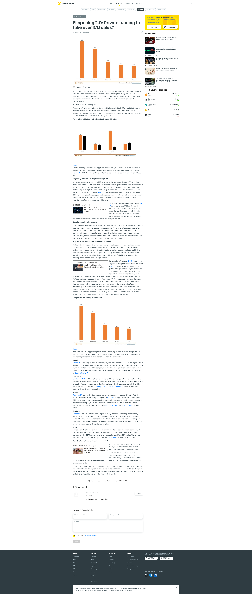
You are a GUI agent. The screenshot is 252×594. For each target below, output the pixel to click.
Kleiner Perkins (127, 405)
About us (139, 3)
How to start (161, 9)
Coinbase (76, 414)
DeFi (74, 566)
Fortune (110, 398)
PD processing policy (132, 566)
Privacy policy (130, 556)
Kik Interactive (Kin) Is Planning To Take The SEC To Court (95, 209)
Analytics (140, 9)
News (111, 3)
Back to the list (80, 16)
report (113, 266)
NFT (74, 569)
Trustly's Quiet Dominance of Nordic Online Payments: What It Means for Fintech (166, 49)
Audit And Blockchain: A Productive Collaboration (93, 266)
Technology (121, 9)
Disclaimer (129, 562)
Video (74, 559)
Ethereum (75, 572)
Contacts (111, 566)
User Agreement (131, 569)
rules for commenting (89, 536)
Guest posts (131, 9)
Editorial (119, 3)
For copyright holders (132, 559)
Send (76, 541)
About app (111, 559)
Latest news (76, 556)
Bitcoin (74, 562)
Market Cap (129, 3)
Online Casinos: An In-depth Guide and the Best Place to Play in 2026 (166, 38)
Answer (139, 493)
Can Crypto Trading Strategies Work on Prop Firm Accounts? (167, 59)
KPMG (130, 261)
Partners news (150, 9)
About (110, 556)
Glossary (111, 572)
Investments (101, 9)
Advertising (112, 562)
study (99, 192)
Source (75, 165)
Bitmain (75, 363)
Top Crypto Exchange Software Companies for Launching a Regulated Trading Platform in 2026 (166, 80)
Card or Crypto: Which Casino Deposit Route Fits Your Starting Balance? (166, 69)
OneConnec (77, 379)
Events (110, 569)
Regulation (111, 9)
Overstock (112, 437)
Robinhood (77, 395)
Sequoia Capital (80, 373)
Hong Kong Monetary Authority (108, 387)
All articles (85, 9)
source (75, 173)
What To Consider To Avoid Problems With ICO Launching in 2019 (95, 450)
